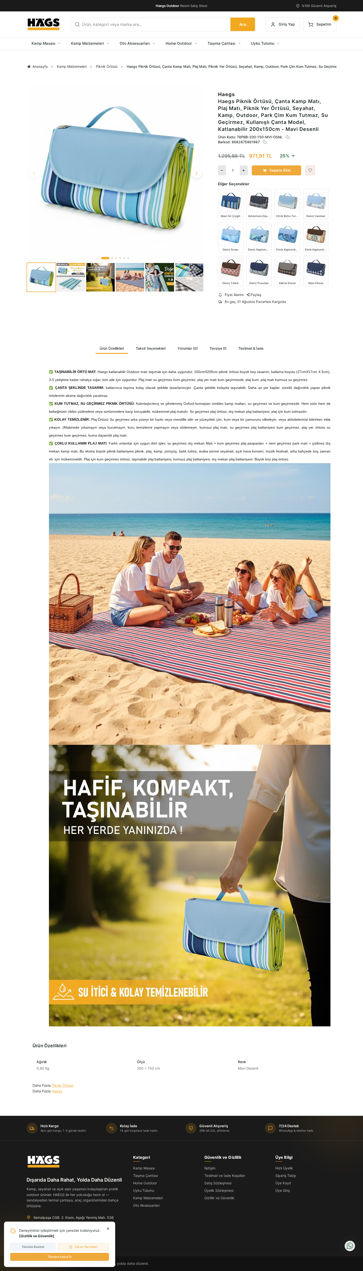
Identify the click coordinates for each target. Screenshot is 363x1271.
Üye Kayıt (283, 1183)
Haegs (226, 94)
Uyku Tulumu (143, 1190)
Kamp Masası (144, 1168)
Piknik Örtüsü (62, 1085)
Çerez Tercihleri (86, 1247)
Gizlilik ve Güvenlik (37, 1236)
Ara (242, 24)
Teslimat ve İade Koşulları (224, 1175)
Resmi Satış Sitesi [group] (181, 6)
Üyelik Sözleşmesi (218, 1190)
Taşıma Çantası (145, 1175)
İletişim (210, 1168)
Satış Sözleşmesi (217, 1183)
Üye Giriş (282, 1190)
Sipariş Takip (285, 1175)
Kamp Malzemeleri (148, 1198)
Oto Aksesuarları (146, 1205)
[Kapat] (108, 1229)
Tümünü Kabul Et (60, 1257)
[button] (105, 258)
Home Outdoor (145, 1183)
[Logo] (44, 24)
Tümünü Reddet (33, 1247)
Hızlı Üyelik (284, 1168)
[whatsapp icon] (350, 1246)
